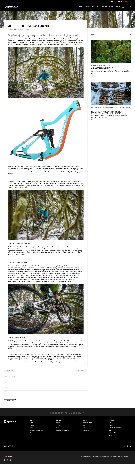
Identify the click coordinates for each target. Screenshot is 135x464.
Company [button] (111, 420)
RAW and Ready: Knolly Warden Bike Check (106, 111)
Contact (111, 425)
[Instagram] (127, 446)
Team (84, 425)
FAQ (57, 427)
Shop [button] (31, 420)
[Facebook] (124, 446)
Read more (94, 76)
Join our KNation (87, 422)
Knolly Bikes (85, 456)
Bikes (31, 422)
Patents (111, 435)
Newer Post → (82, 371)
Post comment (10, 400)
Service (58, 422)
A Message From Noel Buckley (102, 68)
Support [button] (58, 420)
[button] (81, 7)
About (110, 422)
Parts (31, 427)
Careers (111, 430)
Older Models (112, 433)
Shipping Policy (97, 456)
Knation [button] (85, 420)
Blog (84, 427)
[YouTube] (130, 446)
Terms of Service (125, 456)
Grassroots (86, 430)
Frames (32, 425)
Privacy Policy (115, 456)
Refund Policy (106, 456)
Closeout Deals (34, 433)
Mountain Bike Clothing (36, 430)
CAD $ (128, 1)
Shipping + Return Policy (63, 430)
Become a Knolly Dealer (115, 427)
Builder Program (87, 433)
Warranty (59, 425)
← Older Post (10, 371)
